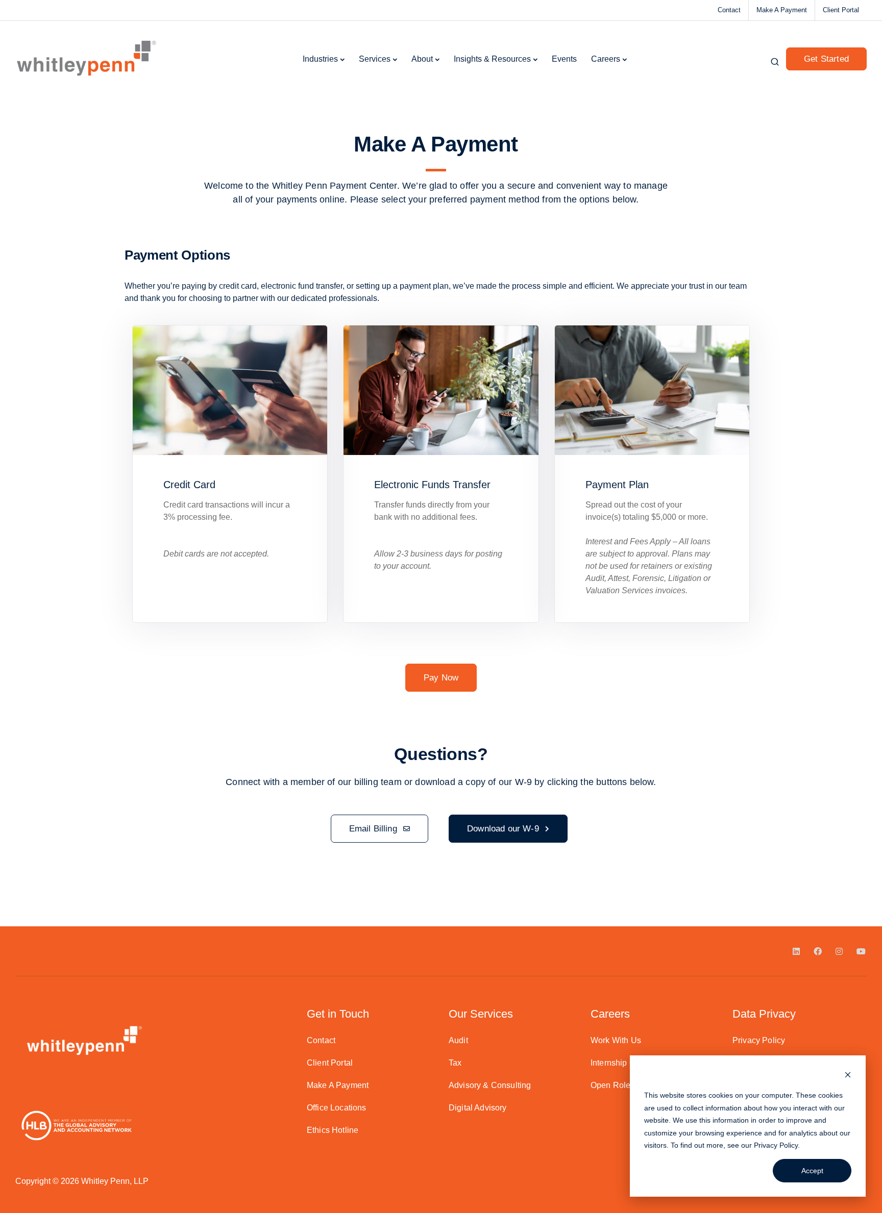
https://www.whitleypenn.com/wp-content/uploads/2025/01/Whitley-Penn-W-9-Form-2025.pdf (298, 883)
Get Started (826, 59)
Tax (455, 1062)
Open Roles (613, 1085)
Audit (458, 1040)
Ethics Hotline (332, 1130)
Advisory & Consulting (490, 1085)
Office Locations (336, 1107)
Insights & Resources (492, 59)
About (422, 59)
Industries (320, 59)
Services (374, 59)
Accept (812, 1171)
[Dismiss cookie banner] (847, 1076)
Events (564, 59)
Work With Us (616, 1040)
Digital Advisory (478, 1107)
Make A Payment (781, 10)
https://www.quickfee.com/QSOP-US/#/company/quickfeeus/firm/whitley (260, 861)
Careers (605, 59)
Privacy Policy (776, 1145)
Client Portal (841, 10)
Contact (729, 10)
